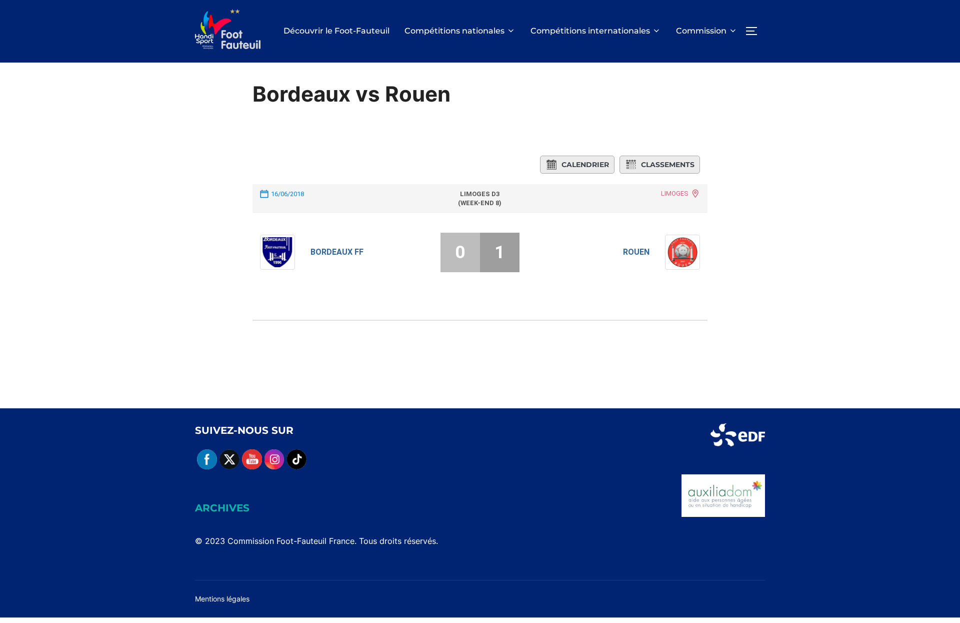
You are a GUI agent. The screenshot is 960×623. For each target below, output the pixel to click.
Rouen (636, 252)
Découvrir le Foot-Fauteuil (337, 31)
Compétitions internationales (590, 31)
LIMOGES (674, 193)
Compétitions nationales (454, 31)
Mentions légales (222, 598)
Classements (667, 164)
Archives (222, 508)
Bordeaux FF (337, 252)
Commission (701, 31)
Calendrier (585, 164)
